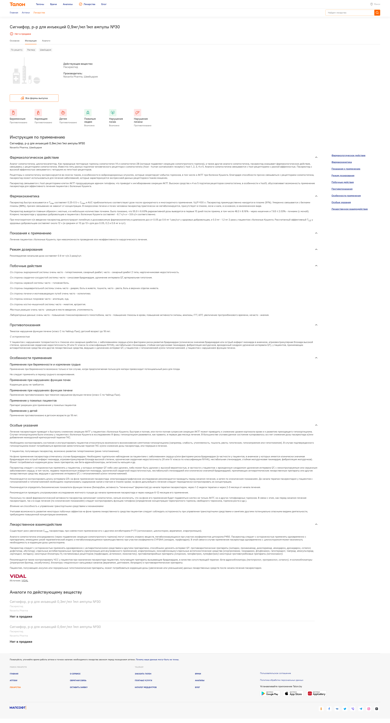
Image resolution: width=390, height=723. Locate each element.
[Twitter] (345, 708)
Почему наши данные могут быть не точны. (157, 659)
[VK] (337, 708)
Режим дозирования (343, 175)
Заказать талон (143, 673)
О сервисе (75, 673)
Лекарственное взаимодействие (350, 208)
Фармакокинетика (342, 162)
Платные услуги (143, 680)
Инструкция (31, 40)
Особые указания (341, 202)
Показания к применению (346, 168)
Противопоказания (342, 188)
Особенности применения (346, 195)
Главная (14, 673)
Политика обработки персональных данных (281, 680)
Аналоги (46, 40)
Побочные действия (343, 182)
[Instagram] (368, 708)
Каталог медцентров (146, 687)
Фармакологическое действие (348, 155)
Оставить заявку (79, 687)
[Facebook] (329, 708)
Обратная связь (78, 680)
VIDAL (24, 580)
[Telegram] (360, 708)
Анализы (199, 680)
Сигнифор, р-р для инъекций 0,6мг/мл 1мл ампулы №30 (55, 626)
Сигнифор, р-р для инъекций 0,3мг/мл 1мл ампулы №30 (55, 601)
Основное (15, 40)
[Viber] (352, 708)
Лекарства (15, 687)
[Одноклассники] (321, 708)
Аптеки (13, 680)
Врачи (198, 673)
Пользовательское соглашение (275, 673)
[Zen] (376, 708)
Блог (197, 687)
